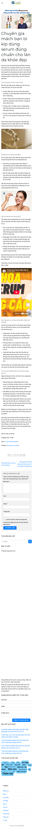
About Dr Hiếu (5, 763)
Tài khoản (6, 810)
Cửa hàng (5, 797)
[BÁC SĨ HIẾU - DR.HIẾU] (16, 3)
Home (5, 804)
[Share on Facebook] (11, 455)
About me (6, 791)
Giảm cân (9, 765)
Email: (3, 706)
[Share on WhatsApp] (8, 455)
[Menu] (2, 3)
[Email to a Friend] (18, 455)
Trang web (6, 511)
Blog (4, 794)
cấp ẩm (12, 763)
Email (5, 504)
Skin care (12, 769)
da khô (18, 763)
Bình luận (6, 481)
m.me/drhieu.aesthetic (11, 441)
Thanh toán (6, 814)
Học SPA (17, 765)
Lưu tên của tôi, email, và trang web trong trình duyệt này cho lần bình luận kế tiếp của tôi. (15, 522)
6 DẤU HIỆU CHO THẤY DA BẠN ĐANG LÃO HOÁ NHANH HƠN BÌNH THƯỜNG (15, 736)
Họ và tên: (4, 699)
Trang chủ (6, 817)
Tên (5, 496)
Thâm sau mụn (21, 771)
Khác (24, 765)
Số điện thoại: (5, 713)
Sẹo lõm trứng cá (22, 769)
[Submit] (30, 541)
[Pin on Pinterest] (21, 455)
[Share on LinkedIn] (24, 455)
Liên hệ (5, 807)
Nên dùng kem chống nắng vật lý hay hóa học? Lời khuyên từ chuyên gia (24, 464)
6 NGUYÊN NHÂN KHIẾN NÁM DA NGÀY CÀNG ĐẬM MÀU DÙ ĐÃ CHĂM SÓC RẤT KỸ (15, 731)
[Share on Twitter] (15, 455)
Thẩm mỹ (7, 773)
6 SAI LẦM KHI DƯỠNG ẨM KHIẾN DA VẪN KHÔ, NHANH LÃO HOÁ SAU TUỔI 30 (15, 747)
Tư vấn (5, 820)
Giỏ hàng (5, 801)
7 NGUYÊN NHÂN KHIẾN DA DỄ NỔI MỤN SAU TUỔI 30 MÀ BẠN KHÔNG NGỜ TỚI (15, 741)
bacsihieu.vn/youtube (13, 445)
